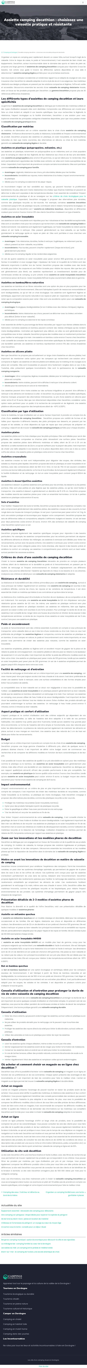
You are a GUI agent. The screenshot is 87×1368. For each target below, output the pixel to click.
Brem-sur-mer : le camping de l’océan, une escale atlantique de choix (30, 1252)
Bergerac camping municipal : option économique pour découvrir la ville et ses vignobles (38, 1240)
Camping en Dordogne (10, 52)
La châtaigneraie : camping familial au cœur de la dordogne (26, 1244)
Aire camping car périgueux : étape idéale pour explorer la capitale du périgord (34, 1215)
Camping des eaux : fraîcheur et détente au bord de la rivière (21, 1194)
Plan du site (43, 1366)
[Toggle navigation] (83, 2)
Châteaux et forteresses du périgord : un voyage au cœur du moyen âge (31, 1223)
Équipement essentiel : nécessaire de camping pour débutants (27, 1211)
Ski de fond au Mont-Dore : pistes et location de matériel (24, 1219)
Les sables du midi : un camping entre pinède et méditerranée (27, 1248)
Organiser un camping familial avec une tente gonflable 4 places (65, 1194)
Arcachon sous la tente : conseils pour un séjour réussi (23, 1227)
